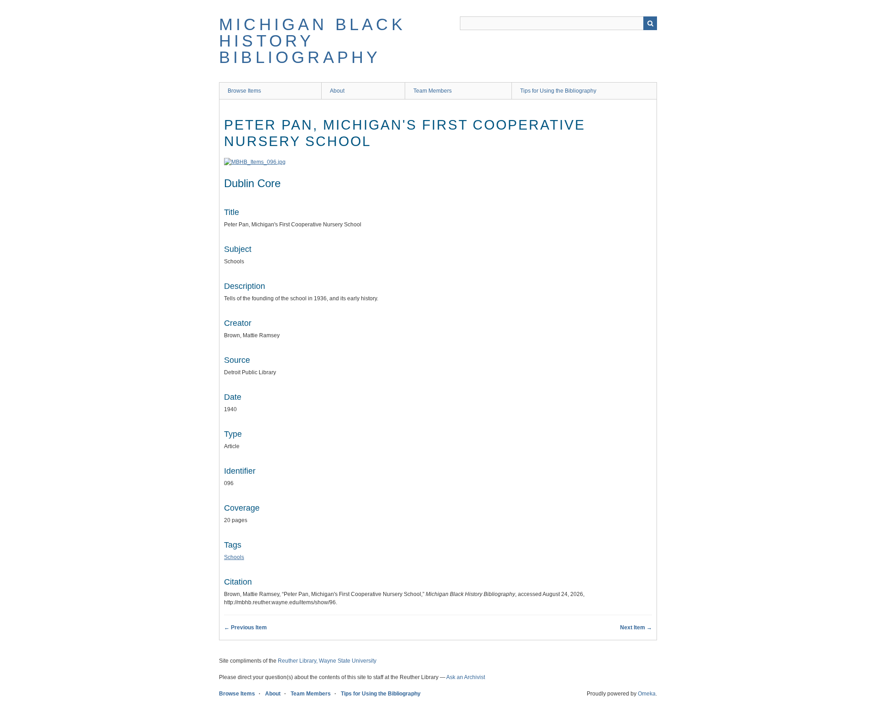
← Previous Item (245, 627)
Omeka (647, 693)
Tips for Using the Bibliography (558, 91)
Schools (234, 557)
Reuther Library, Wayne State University (327, 661)
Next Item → (636, 627)
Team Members (432, 91)
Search (650, 23)
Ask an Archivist (465, 677)
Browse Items (244, 91)
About (337, 91)
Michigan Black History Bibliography (312, 41)
